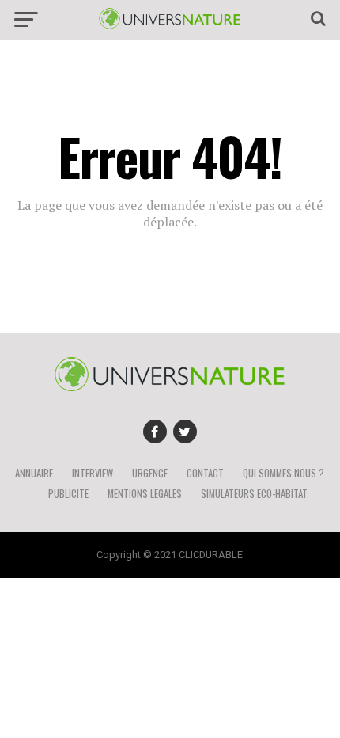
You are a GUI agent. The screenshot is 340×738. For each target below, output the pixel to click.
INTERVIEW (92, 473)
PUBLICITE (68, 493)
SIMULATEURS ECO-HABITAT (254, 493)
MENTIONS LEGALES (145, 493)
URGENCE (150, 473)
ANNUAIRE (34, 473)
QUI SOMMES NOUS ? (283, 473)
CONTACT (205, 473)
